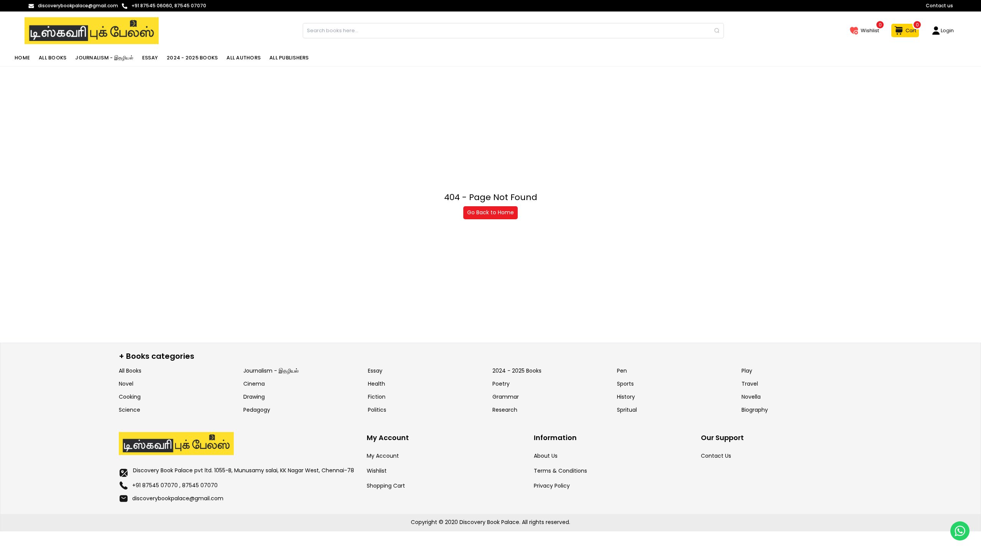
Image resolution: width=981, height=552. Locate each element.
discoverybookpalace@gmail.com (177, 498)
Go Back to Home (490, 212)
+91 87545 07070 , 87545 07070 (175, 485)
